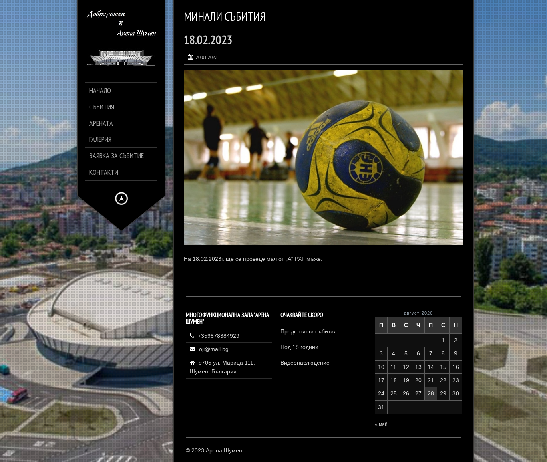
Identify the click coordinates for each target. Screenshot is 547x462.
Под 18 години (299, 347)
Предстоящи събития (308, 331)
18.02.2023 (208, 39)
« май (381, 424)
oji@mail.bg (214, 349)
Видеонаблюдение (305, 362)
